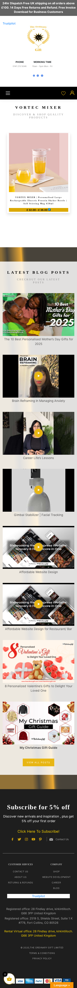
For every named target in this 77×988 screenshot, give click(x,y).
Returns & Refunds (20, 882)
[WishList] (63, 93)
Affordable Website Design (38, 572)
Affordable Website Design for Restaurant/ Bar (38, 629)
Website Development (56, 877)
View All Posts (38, 762)
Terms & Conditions (42, 953)
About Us (21, 877)
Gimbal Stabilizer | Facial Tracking (38, 515)
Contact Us (20, 871)
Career (56, 882)
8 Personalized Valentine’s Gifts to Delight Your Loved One (38, 688)
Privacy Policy (42, 958)
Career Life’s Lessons (38, 458)
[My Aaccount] (72, 93)
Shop (56, 871)
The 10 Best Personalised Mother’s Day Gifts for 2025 (38, 341)
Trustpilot (9, 23)
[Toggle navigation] (8, 93)
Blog (56, 888)
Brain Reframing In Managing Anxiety (38, 401)
